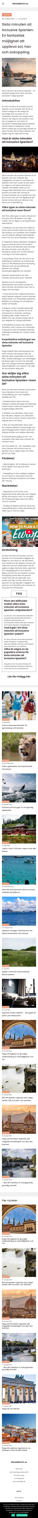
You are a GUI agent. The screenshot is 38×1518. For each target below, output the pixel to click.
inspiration (6, 719)
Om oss (19, 1501)
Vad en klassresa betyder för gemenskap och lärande (14, 726)
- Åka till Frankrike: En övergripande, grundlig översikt (17, 1184)
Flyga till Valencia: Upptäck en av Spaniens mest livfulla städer (16, 1449)
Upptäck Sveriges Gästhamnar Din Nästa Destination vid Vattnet (17, 932)
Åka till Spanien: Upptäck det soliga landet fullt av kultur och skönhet (17, 1099)
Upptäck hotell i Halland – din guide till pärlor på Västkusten (18, 1014)
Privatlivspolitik (22, 1515)
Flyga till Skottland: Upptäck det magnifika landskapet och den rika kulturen (17, 1142)
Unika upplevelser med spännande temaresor (17, 767)
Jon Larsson (22, 18)
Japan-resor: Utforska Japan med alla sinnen (19, 849)
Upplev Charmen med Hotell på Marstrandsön (15, 973)
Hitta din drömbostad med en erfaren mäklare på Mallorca (18, 891)
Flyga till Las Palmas (10, 1409)
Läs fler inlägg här (19, 676)
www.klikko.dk (20, 1482)
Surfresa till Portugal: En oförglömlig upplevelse (17, 808)
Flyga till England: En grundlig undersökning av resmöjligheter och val (17, 1057)
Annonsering (19, 1498)
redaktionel (7, 15)
